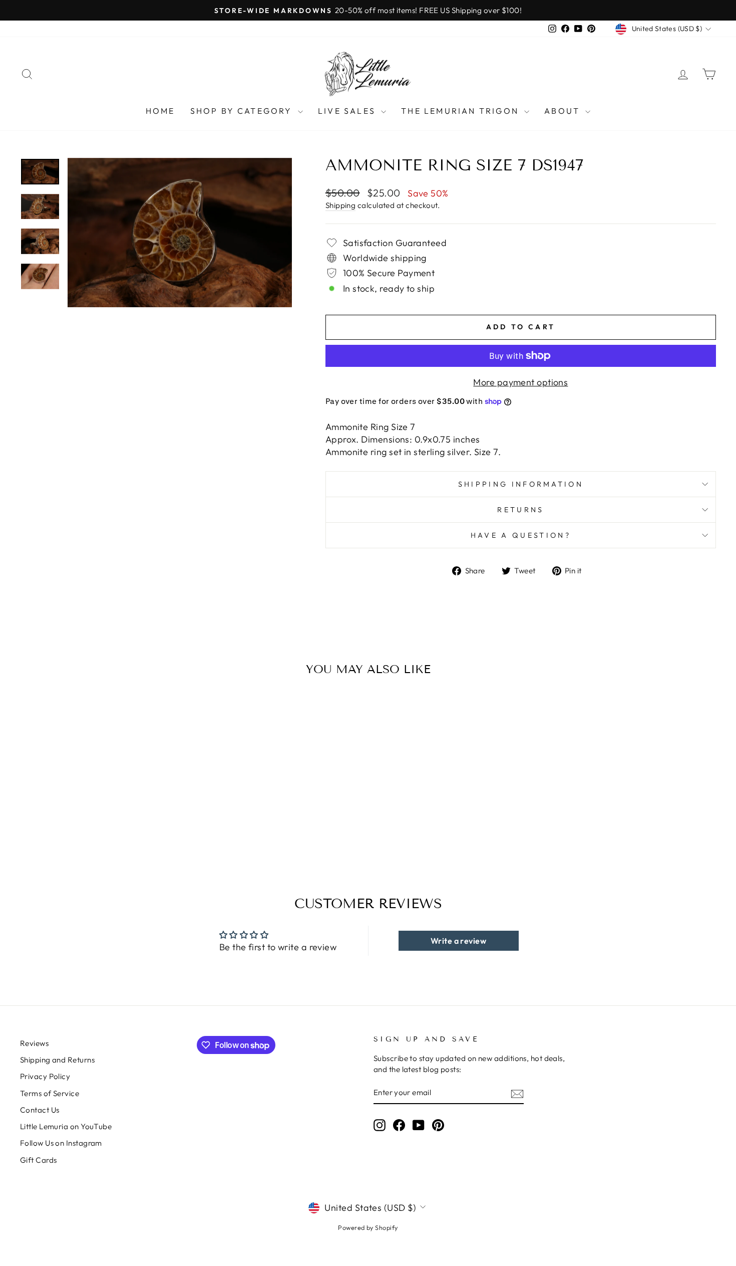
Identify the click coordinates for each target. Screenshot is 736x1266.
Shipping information (520, 484)
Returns (520, 509)
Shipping (340, 205)
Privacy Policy (45, 1076)
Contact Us (40, 1110)
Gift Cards (38, 1160)
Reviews (34, 1043)
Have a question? (521, 535)
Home (160, 111)
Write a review (458, 941)
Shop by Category (242, 111)
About (563, 111)
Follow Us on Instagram (61, 1143)
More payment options (520, 382)
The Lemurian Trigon (461, 111)
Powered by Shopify (368, 1227)
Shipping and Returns (57, 1060)
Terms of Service (49, 1093)
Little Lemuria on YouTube (66, 1126)
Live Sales (348, 111)
